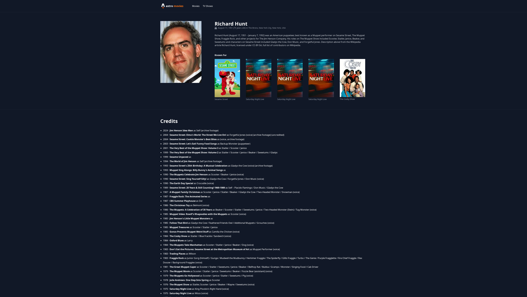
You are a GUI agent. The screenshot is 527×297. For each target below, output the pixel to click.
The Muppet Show (179, 284)
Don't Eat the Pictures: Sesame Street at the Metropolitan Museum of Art (209, 249)
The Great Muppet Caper (183, 266)
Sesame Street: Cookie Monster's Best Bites (193, 139)
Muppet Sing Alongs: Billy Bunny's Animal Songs (196, 170)
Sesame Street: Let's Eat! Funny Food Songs (193, 143)
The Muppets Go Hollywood (185, 275)
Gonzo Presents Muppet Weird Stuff (189, 231)
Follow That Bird (179, 222)
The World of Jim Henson (183, 161)
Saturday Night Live (255, 99)
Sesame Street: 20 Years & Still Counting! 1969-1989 (197, 187)
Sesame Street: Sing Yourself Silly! (188, 178)
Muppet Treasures (179, 227)
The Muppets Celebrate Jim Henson (189, 174)
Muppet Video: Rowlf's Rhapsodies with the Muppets (198, 214)
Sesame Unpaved (179, 156)
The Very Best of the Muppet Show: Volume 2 (194, 152)
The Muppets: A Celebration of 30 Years (191, 209)
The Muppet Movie (180, 271)
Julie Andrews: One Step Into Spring (189, 280)
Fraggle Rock (177, 258)
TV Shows (208, 6)
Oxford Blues (177, 240)
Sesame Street (221, 99)
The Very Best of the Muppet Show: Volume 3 (194, 148)
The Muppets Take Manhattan (186, 244)
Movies (196, 6)
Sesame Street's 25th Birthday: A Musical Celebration (199, 165)
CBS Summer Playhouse (183, 200)
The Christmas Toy (180, 205)
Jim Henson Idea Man (181, 130)
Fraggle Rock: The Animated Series (188, 196)
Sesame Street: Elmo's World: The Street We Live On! (198, 134)
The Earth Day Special (181, 183)
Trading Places (177, 253)
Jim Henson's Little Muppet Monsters (190, 218)
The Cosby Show (347, 99)
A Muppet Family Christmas (185, 192)
